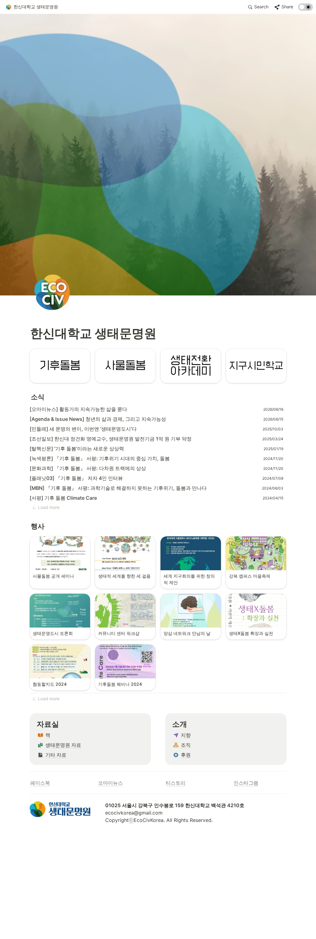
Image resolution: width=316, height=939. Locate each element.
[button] (32, 7)
